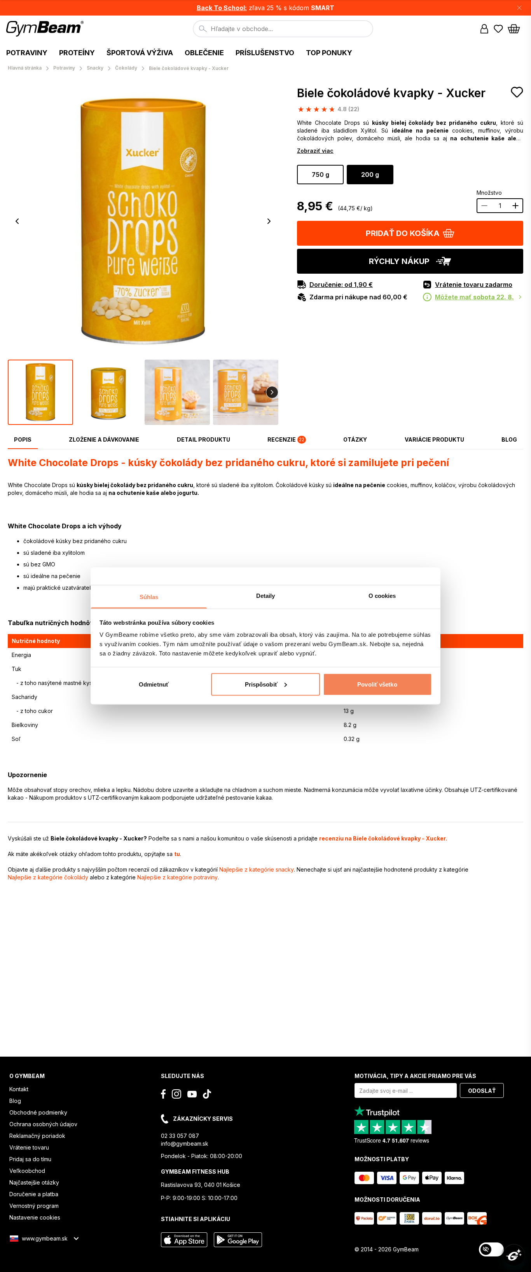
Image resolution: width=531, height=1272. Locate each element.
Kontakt (18, 1089)
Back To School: (222, 8)
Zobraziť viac (315, 150)
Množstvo (489, 192)
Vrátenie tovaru (29, 1147)
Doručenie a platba (33, 1194)
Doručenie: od (341, 284)
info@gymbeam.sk (184, 1143)
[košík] (516, 28)
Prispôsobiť (261, 684)
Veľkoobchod (27, 1170)
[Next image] (269, 221)
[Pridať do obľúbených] (517, 92)
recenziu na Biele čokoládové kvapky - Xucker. (383, 838)
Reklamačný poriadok (37, 1135)
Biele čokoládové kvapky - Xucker (391, 93)
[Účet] (484, 28)
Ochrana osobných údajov (43, 1124)
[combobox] (283, 28)
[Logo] (46, 29)
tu (177, 854)
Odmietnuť (154, 684)
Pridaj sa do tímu (30, 1159)
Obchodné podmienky (38, 1112)
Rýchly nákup (399, 261)
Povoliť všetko (377, 684)
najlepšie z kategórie (256, 869)
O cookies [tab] (382, 595)
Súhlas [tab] (149, 597)
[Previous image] (17, 221)
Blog (15, 1100)
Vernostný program (34, 1205)
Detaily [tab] (265, 595)
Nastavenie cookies (34, 1217)
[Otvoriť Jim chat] (514, 1255)
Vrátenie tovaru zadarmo (473, 284)
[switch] (491, 1249)
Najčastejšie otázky (34, 1182)
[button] (265, 8)
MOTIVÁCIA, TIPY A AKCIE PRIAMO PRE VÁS (415, 1076)
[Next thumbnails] (272, 392)
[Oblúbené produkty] (498, 28)
